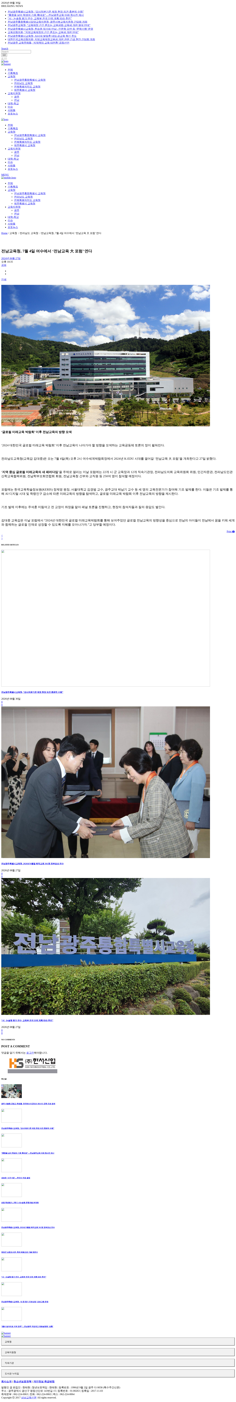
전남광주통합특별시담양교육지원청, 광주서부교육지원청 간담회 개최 (47, 21)
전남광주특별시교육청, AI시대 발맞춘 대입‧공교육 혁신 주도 (42, 36)
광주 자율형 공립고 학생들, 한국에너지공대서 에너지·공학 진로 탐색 (28, 1104)
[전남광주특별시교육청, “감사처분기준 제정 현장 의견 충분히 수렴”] (105, 685)
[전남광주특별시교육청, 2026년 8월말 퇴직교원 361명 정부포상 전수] (105, 857)
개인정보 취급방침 (44, 1381)
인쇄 (3, 279)
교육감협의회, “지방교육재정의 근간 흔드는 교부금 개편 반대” (43, 32)
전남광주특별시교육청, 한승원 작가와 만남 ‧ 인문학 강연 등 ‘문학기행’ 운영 (50, 29)
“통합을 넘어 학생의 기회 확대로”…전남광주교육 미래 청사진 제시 (46, 15)
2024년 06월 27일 (11, 258)
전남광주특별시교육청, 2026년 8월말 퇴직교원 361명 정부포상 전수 (32, 863)
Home (4, 233)
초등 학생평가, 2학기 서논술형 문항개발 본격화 (20, 1203)
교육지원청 (10, 1352)
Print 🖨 (231, 531)
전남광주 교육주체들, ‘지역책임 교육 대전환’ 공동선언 (38, 42)
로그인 (4, 58)
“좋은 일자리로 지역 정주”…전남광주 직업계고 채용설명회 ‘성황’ (27, 1326)
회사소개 (6, 1381)
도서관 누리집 (12, 1373)
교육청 (8, 1342)
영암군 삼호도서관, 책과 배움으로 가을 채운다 (19, 1252)
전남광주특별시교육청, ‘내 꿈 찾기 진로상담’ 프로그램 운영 (24, 1302)
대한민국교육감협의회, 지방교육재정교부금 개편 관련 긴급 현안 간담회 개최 (51, 39)
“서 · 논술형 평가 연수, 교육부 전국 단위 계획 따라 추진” (40, 18)
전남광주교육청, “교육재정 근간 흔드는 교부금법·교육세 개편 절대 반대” (49, 25)
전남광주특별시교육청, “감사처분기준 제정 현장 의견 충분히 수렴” (46, 11)
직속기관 (9, 1363)
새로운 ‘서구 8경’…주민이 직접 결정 (15, 1178)
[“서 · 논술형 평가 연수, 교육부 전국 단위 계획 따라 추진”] (105, 1014)
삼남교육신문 (29, 1397)
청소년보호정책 (22, 1381)
